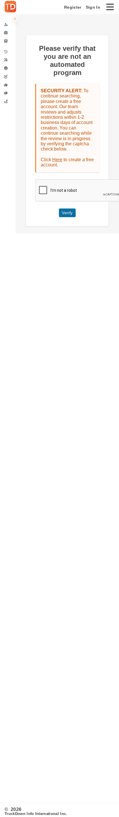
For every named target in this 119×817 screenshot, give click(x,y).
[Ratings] (8, 68)
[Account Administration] (8, 24)
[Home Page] (11, 7)
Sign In (93, 7)
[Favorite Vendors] (8, 85)
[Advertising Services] (8, 33)
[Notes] (8, 76)
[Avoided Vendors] (8, 93)
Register (72, 7)
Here (57, 159)
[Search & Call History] (8, 52)
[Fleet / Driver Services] (8, 41)
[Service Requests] (8, 60)
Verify (67, 213)
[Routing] (8, 101)
